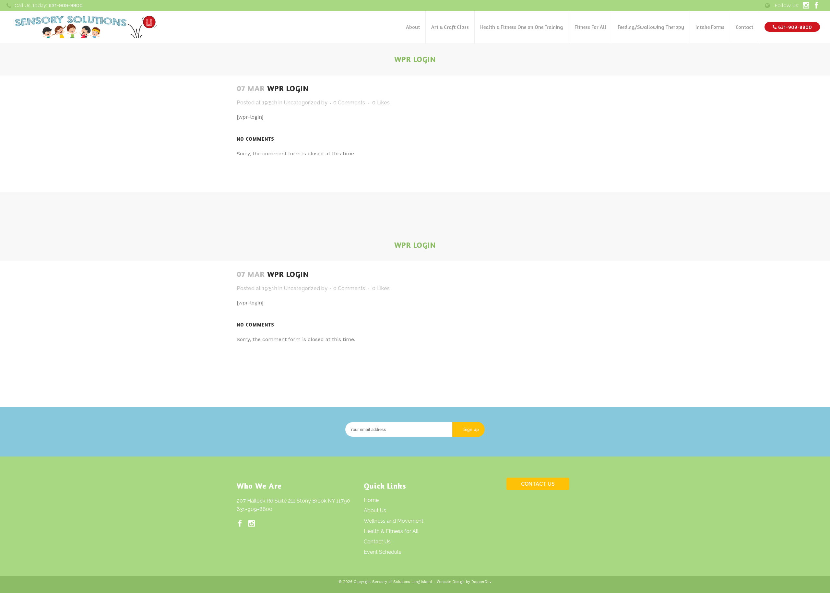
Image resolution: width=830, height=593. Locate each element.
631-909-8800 (254, 509)
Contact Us (377, 542)
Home (371, 500)
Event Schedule (382, 552)
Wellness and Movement (393, 521)
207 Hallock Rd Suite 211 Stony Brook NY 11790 (293, 501)
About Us (375, 510)
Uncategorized (302, 103)
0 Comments (349, 103)
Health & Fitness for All (391, 531)
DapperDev (481, 582)
